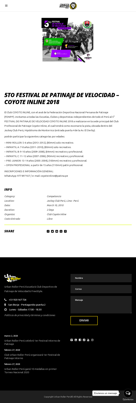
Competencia (54, 196)
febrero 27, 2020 (12, 350)
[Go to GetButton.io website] (128, 400)
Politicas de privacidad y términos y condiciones (29, 315)
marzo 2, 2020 (11, 335)
